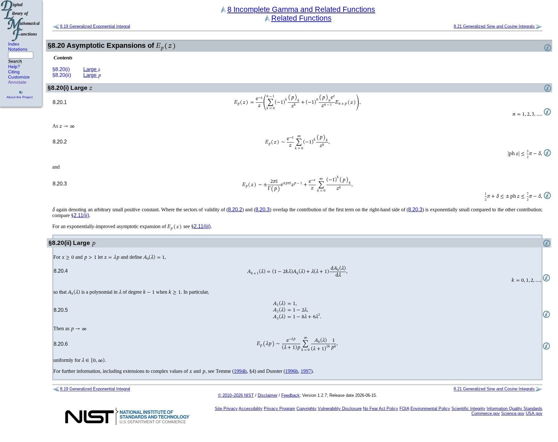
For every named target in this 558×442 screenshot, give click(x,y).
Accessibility (251, 408)
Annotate (17, 82)
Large (91, 69)
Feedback (290, 395)
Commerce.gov (485, 413)
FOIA (404, 408)
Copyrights (306, 408)
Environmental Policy (430, 408)
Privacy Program (279, 408)
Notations (17, 49)
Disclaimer (267, 395)
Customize (19, 76)
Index (13, 44)
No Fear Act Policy (380, 408)
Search (15, 61)
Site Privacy (226, 408)
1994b (240, 371)
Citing (14, 71)
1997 (306, 371)
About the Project (19, 97)
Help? (14, 66)
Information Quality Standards (514, 408)
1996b (291, 371)
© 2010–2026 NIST (236, 395)
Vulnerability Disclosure (340, 408)
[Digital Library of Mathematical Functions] (20, 20)
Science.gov (512, 413)
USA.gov (534, 413)
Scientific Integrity (468, 408)
